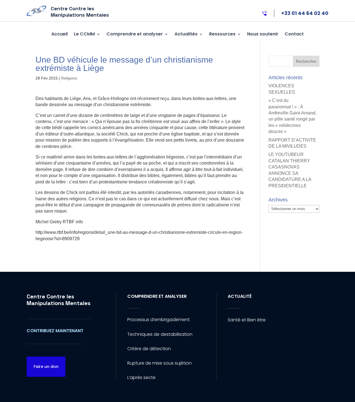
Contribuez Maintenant (55, 330)
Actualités (185, 34)
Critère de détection (149, 348)
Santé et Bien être (247, 320)
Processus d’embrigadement (158, 319)
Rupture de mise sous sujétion (159, 363)
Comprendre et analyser (134, 34)
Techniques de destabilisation (159, 334)
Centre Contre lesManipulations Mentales (58, 300)
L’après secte (141, 377)
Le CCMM (84, 34)
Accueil (59, 34)
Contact (294, 34)
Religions (69, 78)
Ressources (222, 34)
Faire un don (46, 366)
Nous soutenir (262, 34)
